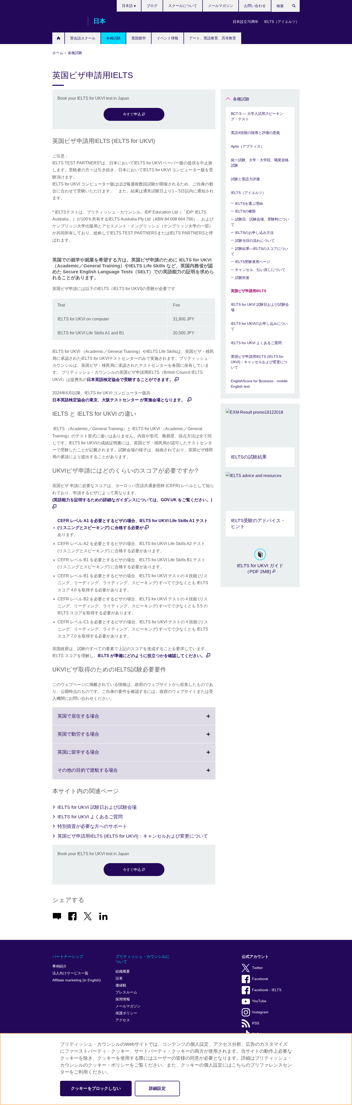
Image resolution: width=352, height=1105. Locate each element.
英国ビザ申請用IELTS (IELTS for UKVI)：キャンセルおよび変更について (132, 836)
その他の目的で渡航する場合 (98, 773)
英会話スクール (82, 38)
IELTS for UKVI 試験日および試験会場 (97, 807)
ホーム (58, 38)
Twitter (257, 968)
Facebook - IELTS (266, 990)
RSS (255, 1023)
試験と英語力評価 (245, 179)
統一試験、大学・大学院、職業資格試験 (260, 162)
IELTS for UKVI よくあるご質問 (90, 816)
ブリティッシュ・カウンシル (67, 21)
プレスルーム (126, 992)
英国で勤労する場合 (89, 737)
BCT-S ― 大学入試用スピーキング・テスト (257, 116)
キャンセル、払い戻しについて (260, 270)
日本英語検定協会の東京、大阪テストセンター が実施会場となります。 (119, 400)
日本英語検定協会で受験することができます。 (130, 379)
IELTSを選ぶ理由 (249, 203)
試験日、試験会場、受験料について (260, 222)
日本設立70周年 (245, 22)
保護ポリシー (126, 1013)
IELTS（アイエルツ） (281, 22)
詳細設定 (157, 1088)
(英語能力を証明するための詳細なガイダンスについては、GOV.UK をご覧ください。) (132, 500)
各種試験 (113, 38)
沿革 (119, 978)
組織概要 (122, 971)
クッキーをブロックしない (96, 1088)
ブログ (152, 6)
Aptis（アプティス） (247, 146)
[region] (176, 1069)
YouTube (259, 1001)
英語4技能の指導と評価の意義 (255, 133)
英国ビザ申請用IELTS (248, 291)
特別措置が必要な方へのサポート (92, 826)
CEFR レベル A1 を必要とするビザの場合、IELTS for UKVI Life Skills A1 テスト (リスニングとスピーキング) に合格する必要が (132, 524)
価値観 (120, 985)
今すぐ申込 (132, 114)
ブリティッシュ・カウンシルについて (142, 959)
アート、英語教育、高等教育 (212, 38)
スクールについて (182, 6)
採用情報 (122, 999)
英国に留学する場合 (89, 755)
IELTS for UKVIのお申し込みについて (259, 326)
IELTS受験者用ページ (252, 262)
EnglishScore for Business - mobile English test (259, 383)
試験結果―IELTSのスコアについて (259, 251)
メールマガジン (220, 6)
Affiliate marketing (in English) (76, 980)
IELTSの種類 (245, 211)
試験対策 (242, 278)
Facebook (260, 979)
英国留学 (138, 38)
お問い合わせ (255, 6)
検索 (296, 7)
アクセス (122, 1020)
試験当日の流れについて (255, 241)
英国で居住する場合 (89, 719)
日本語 (128, 6)
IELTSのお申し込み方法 (254, 233)
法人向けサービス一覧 (70, 973)
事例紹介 (59, 966)
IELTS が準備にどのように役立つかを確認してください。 (151, 655)
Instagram (260, 1012)
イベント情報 (167, 38)
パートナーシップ (67, 956)
